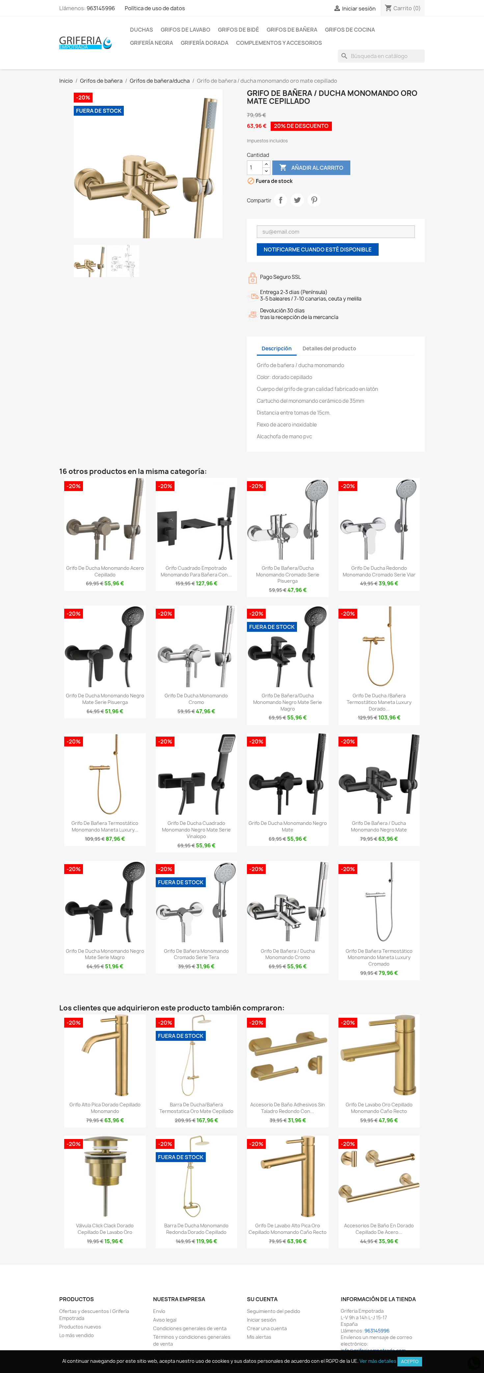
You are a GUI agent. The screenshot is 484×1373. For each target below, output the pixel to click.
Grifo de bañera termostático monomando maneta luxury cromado (379, 957)
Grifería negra (151, 42)
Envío (159, 1311)
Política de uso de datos (155, 8)
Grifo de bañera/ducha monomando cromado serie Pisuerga (287, 574)
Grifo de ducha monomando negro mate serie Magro (105, 954)
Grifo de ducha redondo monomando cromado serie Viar (379, 571)
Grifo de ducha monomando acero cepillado (105, 571)
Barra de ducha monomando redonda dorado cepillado (196, 1228)
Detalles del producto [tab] (329, 348)
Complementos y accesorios (279, 42)
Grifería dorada (205, 42)
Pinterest (314, 200)
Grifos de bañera (292, 29)
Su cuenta (262, 1299)
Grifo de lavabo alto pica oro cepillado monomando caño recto (288, 1228)
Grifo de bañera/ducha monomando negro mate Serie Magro (287, 702)
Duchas (141, 29)
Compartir (280, 200)
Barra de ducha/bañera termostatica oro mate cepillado (196, 1107)
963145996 (101, 8)
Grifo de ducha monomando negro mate (288, 826)
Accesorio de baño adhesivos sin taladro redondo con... (287, 1107)
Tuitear (297, 200)
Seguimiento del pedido (273, 1311)
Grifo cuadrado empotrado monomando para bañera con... (196, 571)
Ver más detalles (378, 1361)
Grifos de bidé (238, 29)
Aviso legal (164, 1320)
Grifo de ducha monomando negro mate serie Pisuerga (105, 698)
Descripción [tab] (277, 348)
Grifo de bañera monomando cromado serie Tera (196, 954)
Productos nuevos (80, 1327)
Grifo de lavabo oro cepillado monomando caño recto (379, 1107)
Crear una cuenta (267, 1328)
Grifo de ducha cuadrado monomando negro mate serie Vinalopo (196, 829)
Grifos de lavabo (185, 29)
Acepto (409, 1361)
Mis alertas (259, 1337)
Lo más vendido (76, 1335)
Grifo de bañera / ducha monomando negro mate (379, 826)
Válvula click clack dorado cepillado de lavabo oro (105, 1228)
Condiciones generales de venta (190, 1328)
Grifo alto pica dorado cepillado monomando (105, 1107)
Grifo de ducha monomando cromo (196, 698)
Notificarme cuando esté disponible (318, 249)
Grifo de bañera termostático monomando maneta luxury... (104, 826)
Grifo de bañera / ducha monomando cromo (288, 954)
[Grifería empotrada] (85, 42)
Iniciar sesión (261, 1320)
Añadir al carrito (311, 167)
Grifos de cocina (350, 29)
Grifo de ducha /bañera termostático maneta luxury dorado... (379, 702)
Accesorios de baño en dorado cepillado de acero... (379, 1228)
